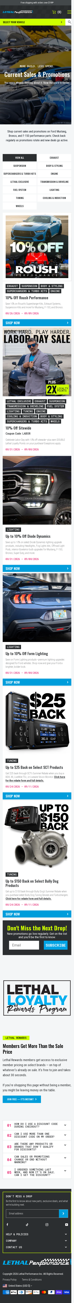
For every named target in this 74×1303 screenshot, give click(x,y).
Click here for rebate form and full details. (29, 898)
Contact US (14, 1247)
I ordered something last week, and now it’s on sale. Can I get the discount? (34, 1172)
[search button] (69, 22)
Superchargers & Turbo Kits (19, 173)
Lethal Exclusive (19, 181)
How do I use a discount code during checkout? (36, 1125)
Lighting (54, 190)
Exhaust (54, 157)
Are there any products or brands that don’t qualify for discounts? (33, 1146)
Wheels (20, 206)
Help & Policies (17, 1234)
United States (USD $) (19, 1285)
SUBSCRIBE (56, 945)
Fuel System (19, 190)
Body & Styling (54, 166)
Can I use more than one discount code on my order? (34, 1135)
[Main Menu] (67, 12)
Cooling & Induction (54, 198)
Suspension (19, 166)
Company (11, 1240)
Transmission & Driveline (54, 181)
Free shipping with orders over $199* (37, 2)
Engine (54, 173)
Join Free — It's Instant (20, 1099)
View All (19, 157)
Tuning (20, 198)
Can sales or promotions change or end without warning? (32, 1159)
